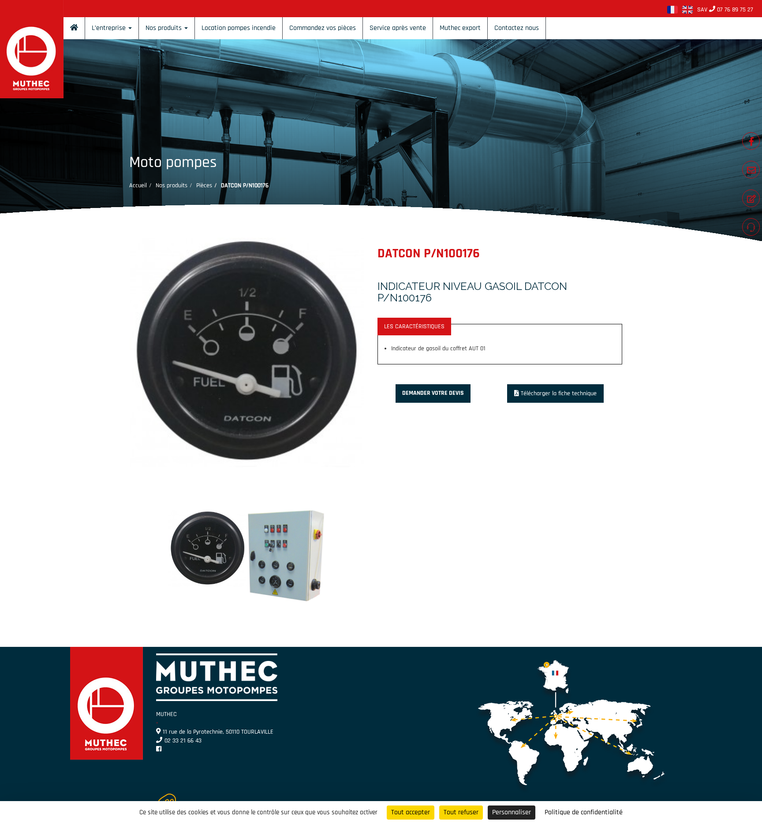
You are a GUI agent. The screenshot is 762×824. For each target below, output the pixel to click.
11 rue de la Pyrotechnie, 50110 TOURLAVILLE (218, 732)
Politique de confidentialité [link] (584, 812)
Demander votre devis (433, 393)
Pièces (204, 185)
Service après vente (398, 28)
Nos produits (164, 28)
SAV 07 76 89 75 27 (725, 10)
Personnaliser (511, 812)
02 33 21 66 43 (183, 741)
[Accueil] (74, 28)
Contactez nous (516, 28)
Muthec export (460, 28)
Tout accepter (410, 812)
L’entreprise (109, 28)
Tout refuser (461, 812)
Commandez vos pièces (322, 28)
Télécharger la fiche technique (559, 393)
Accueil (138, 185)
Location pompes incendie (239, 28)
